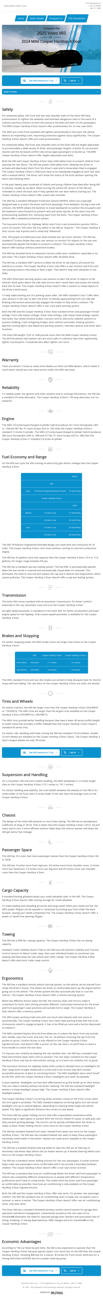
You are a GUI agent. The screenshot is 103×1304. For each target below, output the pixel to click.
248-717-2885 (95, 8)
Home (20, 18)
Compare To (56, 18)
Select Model (36, 18)
